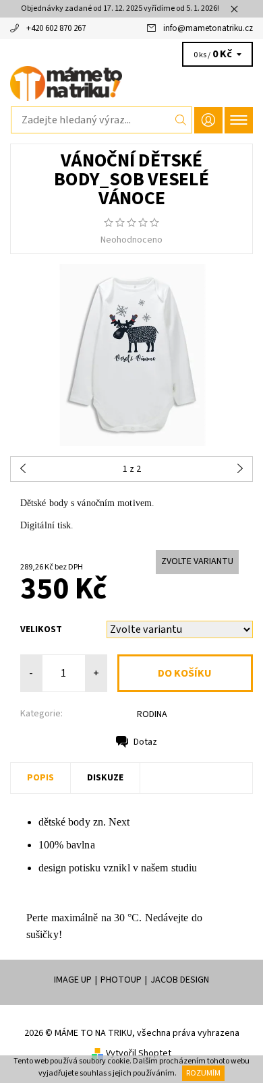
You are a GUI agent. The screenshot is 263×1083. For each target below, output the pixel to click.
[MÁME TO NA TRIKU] (131, 83)
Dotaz (145, 742)
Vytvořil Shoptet (138, 1053)
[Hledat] (181, 119)
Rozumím (203, 1073)
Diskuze (105, 777)
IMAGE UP (73, 980)
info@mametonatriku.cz (208, 28)
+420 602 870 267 (56, 28)
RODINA (152, 714)
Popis (40, 777)
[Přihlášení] (208, 120)
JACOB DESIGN (179, 980)
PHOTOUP (121, 980)
